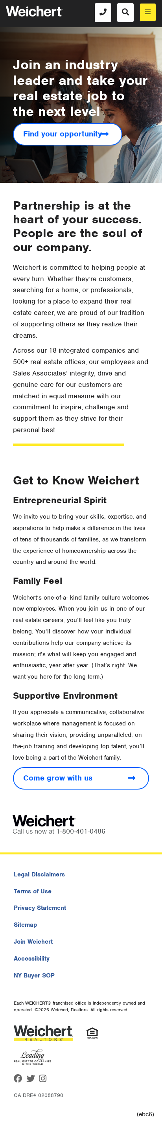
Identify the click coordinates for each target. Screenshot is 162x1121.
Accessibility (32, 959)
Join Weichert (33, 942)
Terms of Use (33, 891)
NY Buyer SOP (34, 975)
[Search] (125, 12)
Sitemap (25, 925)
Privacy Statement (40, 908)
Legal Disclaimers (39, 874)
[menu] (148, 12)
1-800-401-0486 (80, 831)
